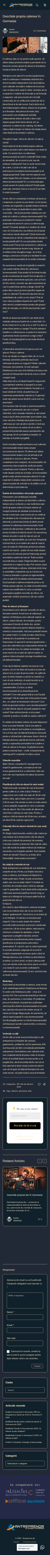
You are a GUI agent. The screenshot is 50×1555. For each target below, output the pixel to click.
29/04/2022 (14, 32)
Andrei (12, 29)
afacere (14, 1091)
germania (23, 1091)
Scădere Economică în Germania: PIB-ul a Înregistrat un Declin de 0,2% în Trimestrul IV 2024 (23, 1415)
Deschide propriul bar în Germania (24, 1195)
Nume (10, 1312)
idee (30, 1091)
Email (10, 1325)
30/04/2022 (17, 1221)
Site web (11, 1338)
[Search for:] (25, 1390)
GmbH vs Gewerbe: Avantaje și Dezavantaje (23, 1442)
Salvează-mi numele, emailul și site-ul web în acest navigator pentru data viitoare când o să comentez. (24, 1355)
